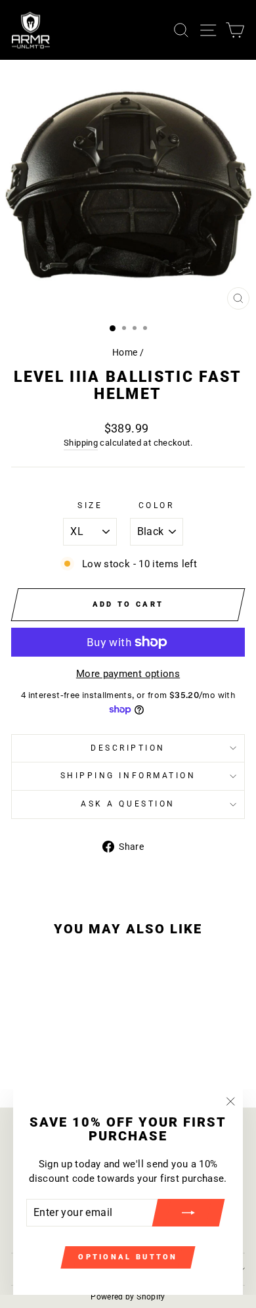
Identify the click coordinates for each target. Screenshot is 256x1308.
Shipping (81, 443)
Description (128, 748)
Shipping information (128, 775)
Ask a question (128, 803)
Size (89, 505)
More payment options (128, 674)
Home (124, 352)
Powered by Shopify (128, 1296)
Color (157, 505)
